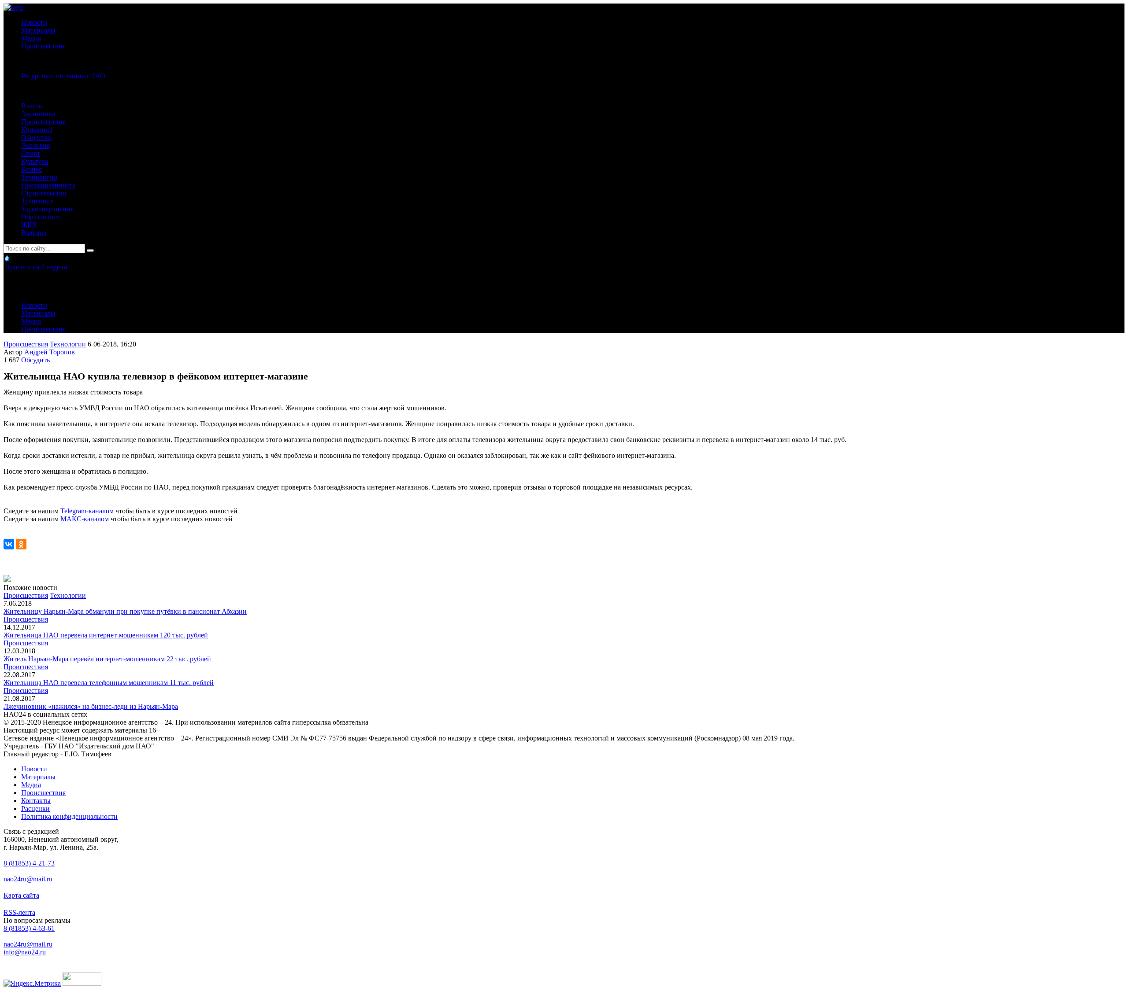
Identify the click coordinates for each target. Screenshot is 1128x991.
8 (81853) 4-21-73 (29, 863)
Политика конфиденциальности (69, 816)
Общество (36, 137)
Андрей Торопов (49, 352)
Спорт (30, 153)
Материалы (38, 30)
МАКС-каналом (84, 519)
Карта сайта (21, 895)
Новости (34, 22)
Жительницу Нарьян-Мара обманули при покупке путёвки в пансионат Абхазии (125, 611)
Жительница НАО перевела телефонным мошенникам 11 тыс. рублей (109, 682)
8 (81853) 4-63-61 (29, 928)
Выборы (33, 232)
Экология (35, 145)
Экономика (38, 114)
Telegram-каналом (87, 511)
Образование (40, 217)
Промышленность (48, 185)
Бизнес (31, 169)
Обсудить (35, 360)
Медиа (31, 38)
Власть (31, 106)
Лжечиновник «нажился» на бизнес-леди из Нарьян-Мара (91, 706)
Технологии (39, 177)
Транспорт (37, 201)
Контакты (36, 800)
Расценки (35, 808)
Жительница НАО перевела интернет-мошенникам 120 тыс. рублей (106, 635)
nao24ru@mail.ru (28, 879)
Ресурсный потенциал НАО (63, 76)
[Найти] (90, 250)
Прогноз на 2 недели (36, 267)
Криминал (36, 129)
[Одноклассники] (21, 544)
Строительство (43, 193)
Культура (34, 161)
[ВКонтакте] (9, 544)
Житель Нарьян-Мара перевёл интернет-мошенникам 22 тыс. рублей (107, 659)
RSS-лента (19, 912)
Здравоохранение (47, 209)
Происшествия (43, 46)
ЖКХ (29, 224)
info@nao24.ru (25, 952)
